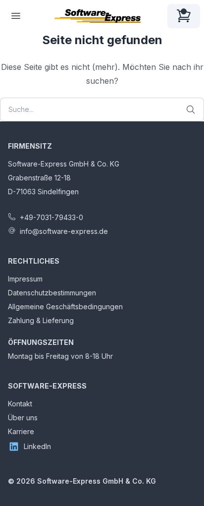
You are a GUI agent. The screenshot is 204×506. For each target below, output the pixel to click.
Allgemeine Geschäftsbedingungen (65, 306)
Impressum (25, 279)
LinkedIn (37, 446)
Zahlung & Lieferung (41, 320)
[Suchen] (191, 109)
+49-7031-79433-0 (51, 217)
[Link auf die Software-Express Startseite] (97, 16)
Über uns (23, 417)
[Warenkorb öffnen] (183, 16)
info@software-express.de (64, 231)
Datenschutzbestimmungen (52, 292)
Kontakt (20, 403)
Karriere (21, 431)
